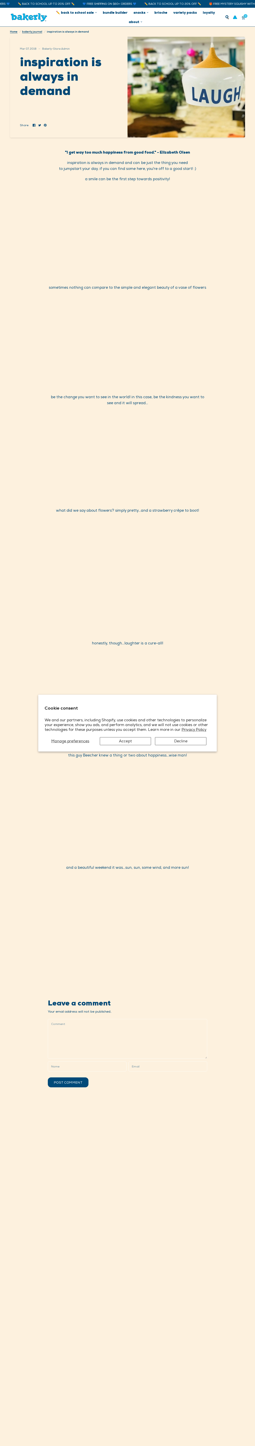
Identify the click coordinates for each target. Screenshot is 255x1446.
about (134, 22)
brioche (160, 12)
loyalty (209, 12)
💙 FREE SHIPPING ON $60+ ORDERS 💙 (96, 3)
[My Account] (235, 17)
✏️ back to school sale (75, 12)
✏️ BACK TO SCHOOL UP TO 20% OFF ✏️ (32, 3)
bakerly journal (32, 31)
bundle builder (115, 12)
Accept (125, 740)
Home (14, 31)
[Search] (227, 17)
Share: (24, 125)
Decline (180, 740)
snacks (139, 12)
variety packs (185, 12)
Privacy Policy (193, 729)
